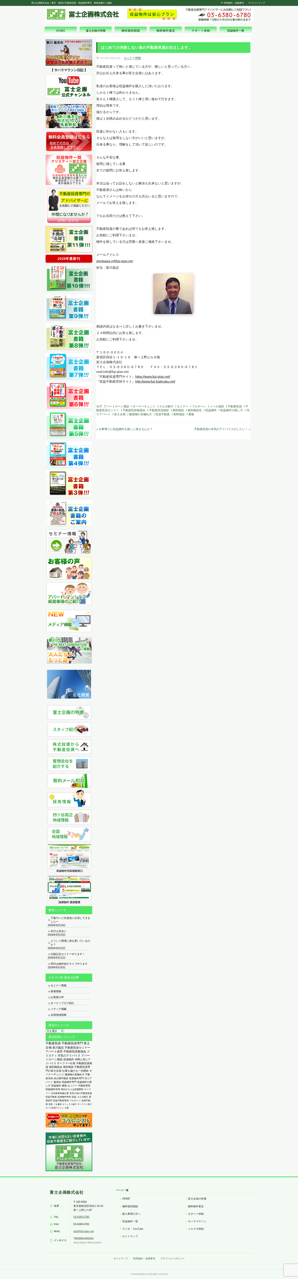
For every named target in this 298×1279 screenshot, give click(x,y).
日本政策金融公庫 (60, 1093)
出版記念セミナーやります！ (68, 954)
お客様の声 (57, 997)
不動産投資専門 (72, 1043)
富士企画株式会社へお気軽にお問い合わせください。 (217, 14)
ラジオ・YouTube (132, 1228)
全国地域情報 (58, 1014)
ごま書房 (58, 1104)
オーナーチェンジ (144, 406)
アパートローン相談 (116, 406)
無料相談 (179, 414)
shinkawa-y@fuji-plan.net (114, 261)
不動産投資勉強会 (134, 410)
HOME (126, 1198)
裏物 (191, 414)
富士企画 (119, 414)
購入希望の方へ (131, 1213)
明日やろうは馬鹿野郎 (72, 1089)
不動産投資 (235, 406)
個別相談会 (195, 410)
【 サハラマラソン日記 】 (69, 70)
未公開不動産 (61, 1078)
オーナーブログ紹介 (62, 1003)
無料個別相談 (130, 1206)
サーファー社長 (66, 1063)
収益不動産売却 (61, 1100)
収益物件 (211, 410)
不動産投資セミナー (77, 1047)
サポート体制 (196, 1213)
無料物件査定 (196, 1206)
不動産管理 (84, 1085)
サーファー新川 (84, 1104)
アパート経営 (54, 1051)
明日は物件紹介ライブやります (69, 963)
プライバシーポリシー (172, 1258)
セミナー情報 (132, 58)
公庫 (67, 1108)
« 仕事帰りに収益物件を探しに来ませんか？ (124, 429)
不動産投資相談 (159, 410)
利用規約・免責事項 (233, 3)
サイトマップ (258, 3)
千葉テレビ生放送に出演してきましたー (70, 919)
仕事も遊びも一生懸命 (75, 1070)
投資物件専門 (76, 1078)
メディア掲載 (58, 1008)
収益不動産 (51, 1097)
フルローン (199, 406)
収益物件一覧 (130, 1221)
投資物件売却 (64, 1097)
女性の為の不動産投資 (81, 1093)
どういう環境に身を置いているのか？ (70, 942)
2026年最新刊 (69, 259)
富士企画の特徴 (197, 1198)
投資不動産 (162, 414)
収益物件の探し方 (231, 410)
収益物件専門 (69, 1082)
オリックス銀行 (69, 1104)
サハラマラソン (197, 1221)
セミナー (182, 406)
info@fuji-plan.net (83, 1231)
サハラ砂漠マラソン (55, 1108)
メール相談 (217, 406)
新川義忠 (58, 1047)
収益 (74, 1097)
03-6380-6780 (81, 1216)
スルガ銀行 (166, 406)
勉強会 (57, 1082)
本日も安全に (58, 931)
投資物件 (68, 1059)
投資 (51, 1104)
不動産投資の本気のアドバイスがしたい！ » (222, 429)
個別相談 (178, 410)
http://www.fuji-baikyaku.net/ (155, 381)
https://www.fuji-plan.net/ (152, 376)
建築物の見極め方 (140, 414)
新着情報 (56, 991)
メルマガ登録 (196, 1228)
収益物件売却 (53, 1089)
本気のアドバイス (69, 1055)
